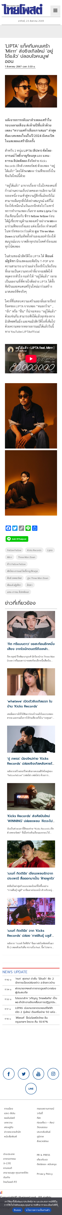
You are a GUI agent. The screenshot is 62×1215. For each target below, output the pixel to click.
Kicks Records (34, 550)
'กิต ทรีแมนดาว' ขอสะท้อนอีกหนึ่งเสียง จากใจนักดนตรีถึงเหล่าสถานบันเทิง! (31, 648)
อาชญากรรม (9, 1159)
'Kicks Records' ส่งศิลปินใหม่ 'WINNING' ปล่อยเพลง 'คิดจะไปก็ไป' (31, 820)
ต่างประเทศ (9, 1154)
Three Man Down (26, 557)
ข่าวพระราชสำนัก (12, 1132)
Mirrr (9, 557)
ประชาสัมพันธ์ (44, 1132)
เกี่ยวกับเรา (42, 1159)
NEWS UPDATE (14, 972)
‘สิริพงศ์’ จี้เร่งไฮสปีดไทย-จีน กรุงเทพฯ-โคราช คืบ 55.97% (31, 1020)
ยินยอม (17, 1210)
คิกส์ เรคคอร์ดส (14, 577)
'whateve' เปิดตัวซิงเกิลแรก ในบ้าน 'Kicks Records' (29, 704)
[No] (58, 1206)
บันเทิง (6, 1177)
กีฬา (39, 1118)
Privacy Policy (45, 1174)
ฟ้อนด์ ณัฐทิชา (14, 584)
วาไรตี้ (40, 1113)
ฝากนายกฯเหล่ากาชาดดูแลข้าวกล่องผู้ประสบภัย (35, 990)
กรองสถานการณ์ (45, 1108)
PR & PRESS (43, 1155)
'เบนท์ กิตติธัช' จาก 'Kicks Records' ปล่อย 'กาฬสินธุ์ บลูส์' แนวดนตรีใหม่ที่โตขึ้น (29, 935)
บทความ (8, 1122)
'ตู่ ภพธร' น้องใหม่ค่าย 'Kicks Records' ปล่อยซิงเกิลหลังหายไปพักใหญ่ (30, 763)
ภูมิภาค (40, 1136)
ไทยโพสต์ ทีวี (10, 1182)
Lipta (50, 550)
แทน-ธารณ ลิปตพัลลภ (18, 591)
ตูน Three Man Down (37, 577)
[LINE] (31, 1088)
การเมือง (8, 1108)
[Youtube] (38, 1073)
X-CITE (7, 1163)
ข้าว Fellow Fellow (16, 564)
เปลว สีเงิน (9, 1113)
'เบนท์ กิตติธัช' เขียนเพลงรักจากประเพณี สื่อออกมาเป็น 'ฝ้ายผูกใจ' (31, 876)
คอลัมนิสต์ (9, 1118)
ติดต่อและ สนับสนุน (47, 1164)
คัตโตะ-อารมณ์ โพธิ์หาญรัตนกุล (22, 571)
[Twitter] (23, 1073)
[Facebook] (8, 1073)
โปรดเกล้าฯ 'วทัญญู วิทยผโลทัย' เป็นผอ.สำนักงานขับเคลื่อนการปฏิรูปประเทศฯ (36, 1000)
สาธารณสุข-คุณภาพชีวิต (15, 1173)
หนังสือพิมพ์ (10, 1136)
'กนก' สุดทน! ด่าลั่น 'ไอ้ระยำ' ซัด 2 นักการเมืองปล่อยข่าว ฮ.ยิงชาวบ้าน (35, 981)
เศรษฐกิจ (8, 1127)
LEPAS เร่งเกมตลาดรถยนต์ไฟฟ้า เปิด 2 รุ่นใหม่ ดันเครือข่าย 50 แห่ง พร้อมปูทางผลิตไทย (35, 1010)
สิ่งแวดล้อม (43, 1141)
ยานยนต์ (7, 1168)
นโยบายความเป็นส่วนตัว (38, 1210)
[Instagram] (53, 1073)
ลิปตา (30, 584)
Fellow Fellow (14, 550)
